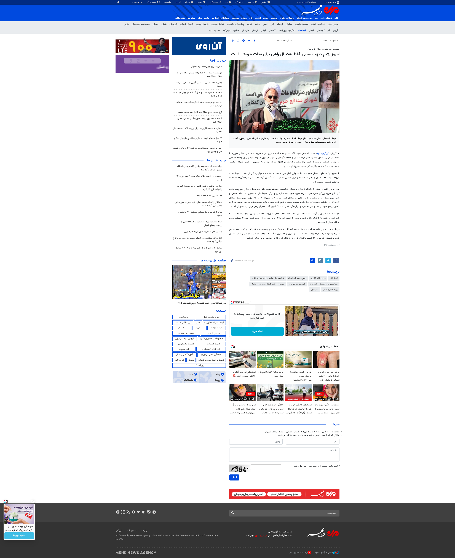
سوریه (282, 284)
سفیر (198, 322)
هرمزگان (226, 30)
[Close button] (33, 501)
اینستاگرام (214, 2)
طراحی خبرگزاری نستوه (324, 552)
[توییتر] (138, 512)
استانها (335, 40)
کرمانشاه (302, 30)
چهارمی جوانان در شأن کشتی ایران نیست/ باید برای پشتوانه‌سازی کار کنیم (199, 187)
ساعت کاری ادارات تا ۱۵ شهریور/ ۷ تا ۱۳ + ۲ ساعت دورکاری (198, 249)
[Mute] (293, 333)
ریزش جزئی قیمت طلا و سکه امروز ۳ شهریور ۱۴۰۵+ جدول (198, 178)
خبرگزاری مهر (323, 153)
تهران (249, 24)
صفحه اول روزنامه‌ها (213, 260)
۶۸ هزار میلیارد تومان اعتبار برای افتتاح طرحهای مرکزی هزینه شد (198, 140)
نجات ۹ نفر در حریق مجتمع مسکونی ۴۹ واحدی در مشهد (200, 213)
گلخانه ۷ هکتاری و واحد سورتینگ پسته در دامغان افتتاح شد (199, 120)
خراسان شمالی (186, 24)
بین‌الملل (225, 18)
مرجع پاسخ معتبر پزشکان (211, 338)
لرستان (255, 30)
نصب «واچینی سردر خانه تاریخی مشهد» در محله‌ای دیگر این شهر (199, 104)
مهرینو (191, 360)
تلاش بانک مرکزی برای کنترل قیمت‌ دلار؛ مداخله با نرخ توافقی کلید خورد (197, 239)
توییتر (199, 2)
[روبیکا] (133, 512)
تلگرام (264, 2)
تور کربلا (199, 328)
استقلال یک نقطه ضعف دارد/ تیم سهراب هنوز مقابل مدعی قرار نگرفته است (198, 204)
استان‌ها (215, 18)
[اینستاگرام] (143, 512)
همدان (217, 30)
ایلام (265, 24)
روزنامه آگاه (199, 365)
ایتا (176, 2)
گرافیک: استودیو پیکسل (298, 552)
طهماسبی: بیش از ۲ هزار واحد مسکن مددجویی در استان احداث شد (199, 74)
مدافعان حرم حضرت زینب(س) (324, 284)
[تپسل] (232, 302)
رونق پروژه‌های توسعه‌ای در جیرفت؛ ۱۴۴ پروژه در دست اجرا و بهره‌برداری (197, 149)
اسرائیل (314, 289)
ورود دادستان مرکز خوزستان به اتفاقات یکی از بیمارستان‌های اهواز (201, 223)
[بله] (149, 512)
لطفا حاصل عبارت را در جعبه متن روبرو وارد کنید (316, 466)
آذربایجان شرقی (318, 24)
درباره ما (144, 530)
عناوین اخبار (333, 24)
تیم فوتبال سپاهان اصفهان (263, 284)
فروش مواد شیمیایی (184, 338)
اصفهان (289, 24)
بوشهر (257, 24)
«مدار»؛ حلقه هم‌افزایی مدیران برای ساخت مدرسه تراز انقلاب (197, 130)
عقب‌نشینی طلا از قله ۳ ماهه (209, 196)
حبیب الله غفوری (318, 278)
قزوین (335, 30)
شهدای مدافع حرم (297, 284)
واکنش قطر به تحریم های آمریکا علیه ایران (203, 232)
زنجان (164, 24)
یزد (210, 30)
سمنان (156, 24)
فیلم (200, 18)
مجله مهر (191, 18)
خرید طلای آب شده (182, 322)
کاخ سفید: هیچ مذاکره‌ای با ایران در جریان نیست (200, 112)
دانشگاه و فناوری (287, 18)
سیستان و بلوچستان (141, 24)
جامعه (266, 18)
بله (227, 2)
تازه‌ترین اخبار (217, 61)
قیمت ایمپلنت (213, 344)
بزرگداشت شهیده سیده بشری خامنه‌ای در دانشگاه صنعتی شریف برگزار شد (199, 168)
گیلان (263, 30)
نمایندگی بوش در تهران (211, 354)
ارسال (234, 477)
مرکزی (236, 30)
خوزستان (173, 24)
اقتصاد (258, 18)
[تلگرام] (154, 512)
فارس (126, 24)
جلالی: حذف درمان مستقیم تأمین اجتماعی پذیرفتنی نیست (198, 84)
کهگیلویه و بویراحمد (287, 30)
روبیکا (187, 2)
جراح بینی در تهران (211, 317)
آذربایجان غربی (301, 24)
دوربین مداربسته (186, 333)
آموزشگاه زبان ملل (184, 354)
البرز (272, 24)
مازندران (245, 30)
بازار (250, 18)
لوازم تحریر (184, 317)
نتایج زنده (168, 2)
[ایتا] (118, 512)
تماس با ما (131, 530)
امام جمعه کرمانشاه (297, 278)
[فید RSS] (128, 512)
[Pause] (289, 333)
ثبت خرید (257, 331)
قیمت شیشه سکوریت (214, 322)
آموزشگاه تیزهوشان (211, 349)
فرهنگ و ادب (326, 18)
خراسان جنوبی (218, 24)
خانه (336, 18)
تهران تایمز (179, 360)
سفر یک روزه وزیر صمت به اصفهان (206, 66)
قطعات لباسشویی (186, 344)
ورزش (244, 18)
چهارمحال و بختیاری (235, 24)
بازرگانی (119, 530)
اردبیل (280, 24)
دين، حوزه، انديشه (304, 18)
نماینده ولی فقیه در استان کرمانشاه (268, 278)
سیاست (235, 18)
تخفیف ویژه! (19, 536)
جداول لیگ (152, 2)
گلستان (272, 30)
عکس (206, 18)
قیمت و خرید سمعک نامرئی (211, 360)
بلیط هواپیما (183, 349)
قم (329, 30)
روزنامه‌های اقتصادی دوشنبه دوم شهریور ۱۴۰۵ (200, 303)
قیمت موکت (216, 328)
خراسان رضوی (202, 24)
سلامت (274, 18)
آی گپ (238, 2)
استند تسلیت (182, 328)
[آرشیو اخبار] (123, 512)
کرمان (311, 30)
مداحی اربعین (213, 333)
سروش (251, 2)
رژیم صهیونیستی (330, 289)
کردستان (321, 30)
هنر (316, 18)
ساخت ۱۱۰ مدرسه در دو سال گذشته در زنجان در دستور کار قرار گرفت (197, 94)
